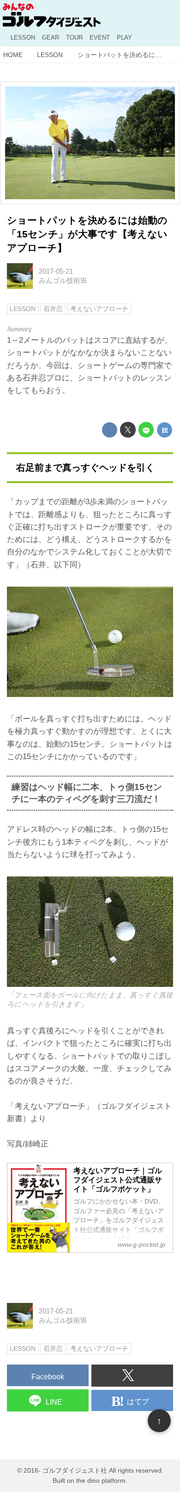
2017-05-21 (56, 271)
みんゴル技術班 (63, 280)
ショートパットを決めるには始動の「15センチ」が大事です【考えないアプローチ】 (87, 234)
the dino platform (101, 1480)
